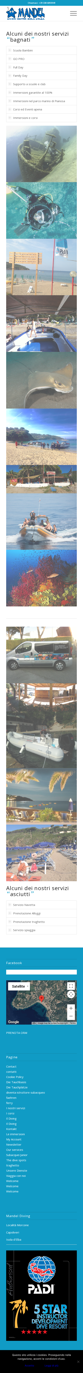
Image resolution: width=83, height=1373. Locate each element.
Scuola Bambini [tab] (23, 50)
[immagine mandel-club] (41, 796)
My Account (13, 1139)
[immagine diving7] (41, 697)
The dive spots (16, 1160)
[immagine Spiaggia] (41, 853)
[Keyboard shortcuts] (34, 1023)
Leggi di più (51, 1365)
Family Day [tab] (20, 75)
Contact (11, 1066)
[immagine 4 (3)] (41, 655)
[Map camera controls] (71, 994)
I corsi (10, 1113)
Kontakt (11, 1129)
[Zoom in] (71, 1008)
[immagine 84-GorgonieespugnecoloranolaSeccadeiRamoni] (41, 578)
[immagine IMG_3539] (41, 739)
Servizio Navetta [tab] (24, 905)
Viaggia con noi (16, 1176)
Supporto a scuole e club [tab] (29, 84)
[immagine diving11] (41, 437)
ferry (9, 1103)
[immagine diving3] (41, 521)
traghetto (12, 1165)
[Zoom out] (71, 1016)
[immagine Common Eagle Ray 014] (41, 380)
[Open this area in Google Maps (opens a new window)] (13, 1022)
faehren (11, 1098)
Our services (14, 1150)
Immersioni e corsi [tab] (25, 118)
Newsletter (13, 1144)
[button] (41, 999)
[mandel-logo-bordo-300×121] (34, 13)
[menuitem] (71, 13)
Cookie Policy (15, 1077)
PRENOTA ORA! (16, 1033)
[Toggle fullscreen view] (71, 986)
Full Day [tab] (18, 67)
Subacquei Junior (17, 1155)
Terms (73, 1023)
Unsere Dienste (16, 1170)
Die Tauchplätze (17, 1087)
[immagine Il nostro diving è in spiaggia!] (41, 267)
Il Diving (11, 1118)
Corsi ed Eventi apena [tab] (27, 109)
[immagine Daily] (41, 323)
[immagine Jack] (41, 210)
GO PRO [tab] (19, 59)
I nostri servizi (15, 1108)
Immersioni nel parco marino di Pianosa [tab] (39, 101)
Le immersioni (15, 1134)
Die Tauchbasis (16, 1082)
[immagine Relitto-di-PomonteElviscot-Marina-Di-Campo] (41, 154)
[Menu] (71, 13)
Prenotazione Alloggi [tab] (27, 913)
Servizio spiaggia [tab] (24, 930)
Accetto (29, 1365)
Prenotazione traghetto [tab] (29, 922)
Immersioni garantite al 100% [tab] (32, 92)
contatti (11, 1072)
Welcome (12, 1181)
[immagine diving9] (41, 479)
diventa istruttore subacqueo (25, 1092)
